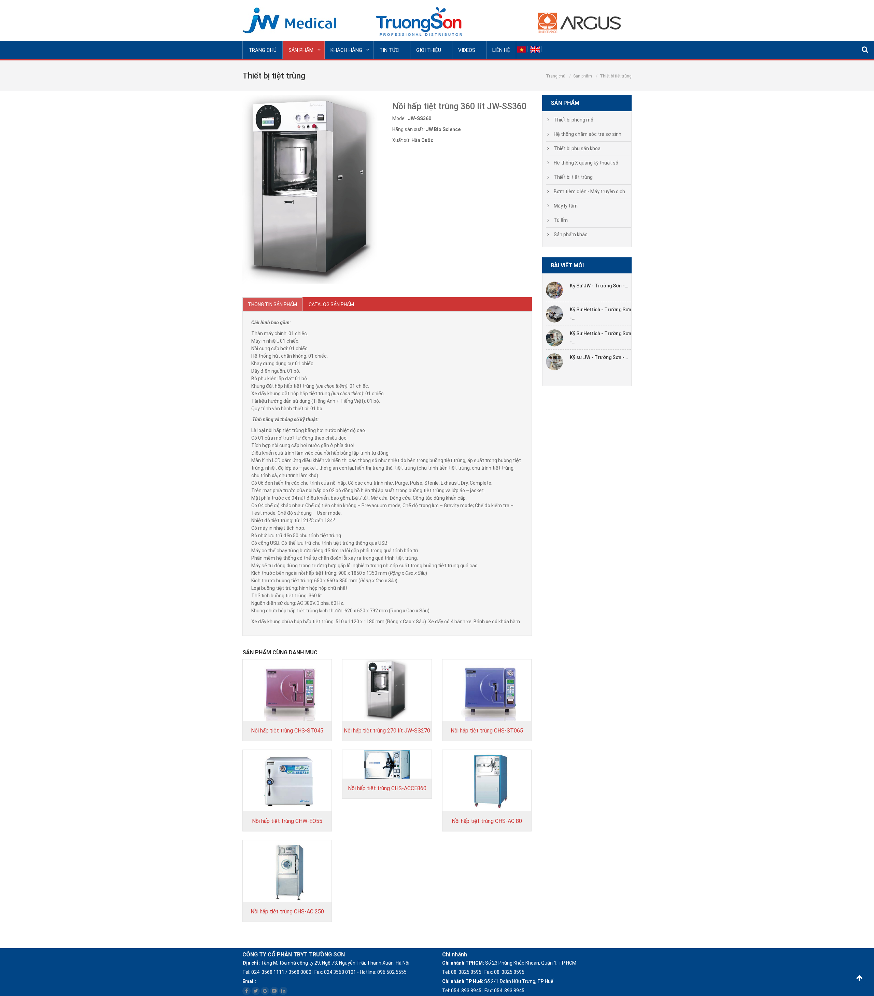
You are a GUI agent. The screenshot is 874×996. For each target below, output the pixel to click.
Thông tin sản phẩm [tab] (272, 304)
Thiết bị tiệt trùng (573, 177)
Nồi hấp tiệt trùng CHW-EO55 (287, 821)
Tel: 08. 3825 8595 (461, 972)
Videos (466, 50)
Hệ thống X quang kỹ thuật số (586, 163)
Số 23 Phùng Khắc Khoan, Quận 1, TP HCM (509, 963)
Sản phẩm (300, 50)
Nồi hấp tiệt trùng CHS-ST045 (287, 730)
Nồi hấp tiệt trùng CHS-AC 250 (287, 911)
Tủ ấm (561, 220)
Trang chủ (263, 50)
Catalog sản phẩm (331, 304)
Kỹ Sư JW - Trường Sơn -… (599, 285)
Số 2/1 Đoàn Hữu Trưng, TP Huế (497, 981)
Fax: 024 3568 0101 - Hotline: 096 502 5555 (360, 972)
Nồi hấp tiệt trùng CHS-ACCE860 (387, 788)
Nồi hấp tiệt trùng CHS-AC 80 (487, 821)
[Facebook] (246, 991)
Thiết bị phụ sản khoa (577, 148)
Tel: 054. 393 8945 (461, 990)
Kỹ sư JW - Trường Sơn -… (599, 357)
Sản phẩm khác (571, 234)
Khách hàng (346, 50)
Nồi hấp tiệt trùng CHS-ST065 (487, 730)
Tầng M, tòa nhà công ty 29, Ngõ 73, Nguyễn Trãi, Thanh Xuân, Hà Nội (325, 963)
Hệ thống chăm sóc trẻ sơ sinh (587, 134)
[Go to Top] (859, 978)
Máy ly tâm (566, 206)
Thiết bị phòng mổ (573, 120)
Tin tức (389, 50)
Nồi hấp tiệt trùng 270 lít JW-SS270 (387, 730)
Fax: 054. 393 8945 (504, 990)
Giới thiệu (428, 50)
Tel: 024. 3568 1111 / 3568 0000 (276, 972)
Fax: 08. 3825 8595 (504, 972)
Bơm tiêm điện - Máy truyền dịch (589, 191)
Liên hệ (501, 50)
